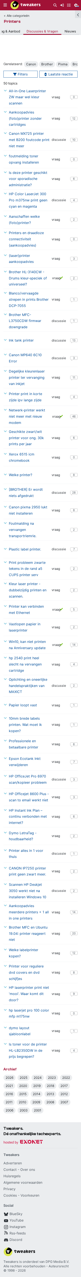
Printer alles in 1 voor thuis (26, 853)
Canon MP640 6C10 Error (25, 358)
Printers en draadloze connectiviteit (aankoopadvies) (26, 239)
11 (74, 377)
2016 (9, 1094)
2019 (37, 1086)
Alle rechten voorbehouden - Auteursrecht (36, 1266)
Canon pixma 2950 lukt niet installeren (28, 510)
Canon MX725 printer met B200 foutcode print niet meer (29, 139)
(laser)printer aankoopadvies (21, 258)
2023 (52, 1078)
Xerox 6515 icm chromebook (21, 457)
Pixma (62, 64)
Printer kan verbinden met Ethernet (26, 609)
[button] (5, 5)
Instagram (18, 1227)
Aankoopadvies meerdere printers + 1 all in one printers (29, 912)
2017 (64, 1086)
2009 (36, 1102)
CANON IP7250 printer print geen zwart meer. (27, 871)
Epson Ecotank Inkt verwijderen (25, 761)
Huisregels (12, 1176)
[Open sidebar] (78, 14)
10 (73, 139)
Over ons (27, 1169)
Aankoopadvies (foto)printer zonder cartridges (25, 118)
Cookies (10, 1195)
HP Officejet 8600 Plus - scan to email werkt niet (29, 797)
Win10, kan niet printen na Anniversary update (27, 644)
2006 (9, 1110)
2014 (36, 1094)
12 (73, 118)
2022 (66, 1078)
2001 (37, 1110)
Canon (31, 64)
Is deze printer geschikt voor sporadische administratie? (28, 178)
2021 (9, 1086)
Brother (47, 64)
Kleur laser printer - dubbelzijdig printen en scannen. (27, 590)
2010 (22, 1102)
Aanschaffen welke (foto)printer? (24, 219)
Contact (10, 1169)
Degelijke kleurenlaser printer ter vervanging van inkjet (27, 377)
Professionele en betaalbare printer (23, 744)
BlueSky (16, 1214)
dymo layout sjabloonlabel (19, 1031)
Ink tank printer (21, 340)
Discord (16, 1239)
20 (74, 933)
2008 (50, 1102)
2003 (24, 1110)
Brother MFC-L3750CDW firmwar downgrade (25, 321)
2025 (23, 1078)
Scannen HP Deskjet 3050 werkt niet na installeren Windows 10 (27, 890)
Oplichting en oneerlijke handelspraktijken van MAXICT (28, 685)
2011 (9, 1102)
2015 (23, 1094)
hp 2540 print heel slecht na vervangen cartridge (25, 664)
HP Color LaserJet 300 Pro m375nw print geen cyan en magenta (28, 200)
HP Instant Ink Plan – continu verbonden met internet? (28, 816)
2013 (50, 1094)
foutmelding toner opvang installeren (24, 159)
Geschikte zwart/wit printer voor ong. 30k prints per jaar (26, 437)
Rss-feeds (18, 1233)
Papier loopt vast (23, 705)
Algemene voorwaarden (22, 1182)
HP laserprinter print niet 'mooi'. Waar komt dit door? (29, 993)
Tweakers (10, 1262)
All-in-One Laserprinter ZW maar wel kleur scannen (27, 97)
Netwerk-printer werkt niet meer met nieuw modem (27, 416)
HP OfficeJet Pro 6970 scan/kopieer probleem (28, 779)
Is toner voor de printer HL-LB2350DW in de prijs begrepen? (28, 1050)
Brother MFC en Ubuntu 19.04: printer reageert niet (28, 933)
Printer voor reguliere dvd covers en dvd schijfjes (26, 972)
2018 (50, 1086)
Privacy (9, 1189)
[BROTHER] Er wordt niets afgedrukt (26, 492)
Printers (12, 21)
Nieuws (70, 31)
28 (74, 492)
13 (73, 340)
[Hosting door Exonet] (23, 1143)
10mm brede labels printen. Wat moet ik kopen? (25, 724)
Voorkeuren (30, 1195)
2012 (64, 1094)
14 (73, 644)
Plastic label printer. (25, 549)
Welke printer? (20, 475)
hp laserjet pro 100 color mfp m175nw (29, 1013)
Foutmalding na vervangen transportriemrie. (22, 529)
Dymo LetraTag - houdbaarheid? (23, 836)
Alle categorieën (18, 15)
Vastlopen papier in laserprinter (24, 627)
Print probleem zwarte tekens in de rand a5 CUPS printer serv (27, 568)
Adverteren (12, 1163)
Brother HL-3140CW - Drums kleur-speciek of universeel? (28, 278)
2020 (23, 1086)
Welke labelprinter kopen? (23, 953)
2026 (9, 1078)
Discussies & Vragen (42, 31)
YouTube (17, 1220)
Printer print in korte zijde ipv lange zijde (25, 397)
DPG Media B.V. (57, 1262)
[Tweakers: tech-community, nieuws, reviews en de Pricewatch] (25, 5)
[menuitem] (55, 5)
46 (74, 416)
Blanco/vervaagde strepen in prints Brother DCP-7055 (29, 299)
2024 (38, 1078)
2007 (64, 1102)
